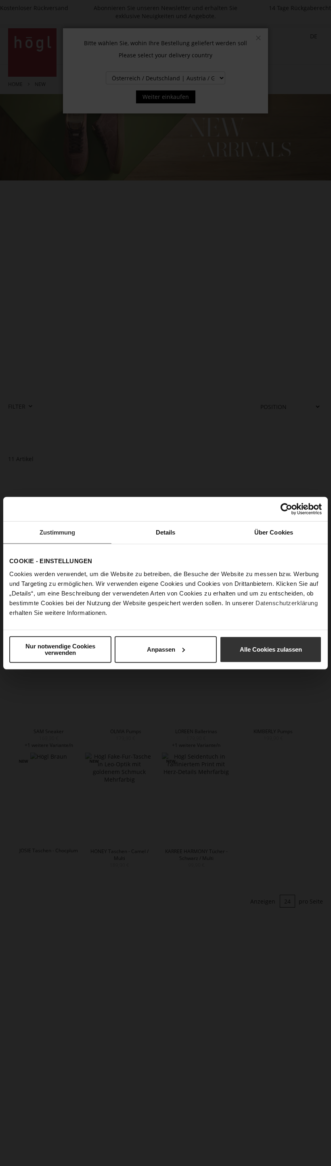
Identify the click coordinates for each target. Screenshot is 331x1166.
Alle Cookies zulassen (271, 649)
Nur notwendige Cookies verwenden (60, 649)
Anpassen (161, 649)
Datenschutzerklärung (287, 602)
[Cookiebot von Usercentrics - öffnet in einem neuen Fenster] (286, 509)
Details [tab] (166, 532)
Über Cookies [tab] (273, 532)
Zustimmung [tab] (57, 532)
